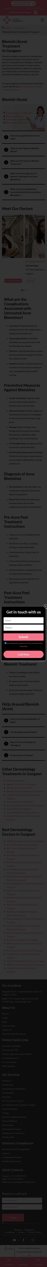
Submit (23, 637)
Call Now (23, 654)
